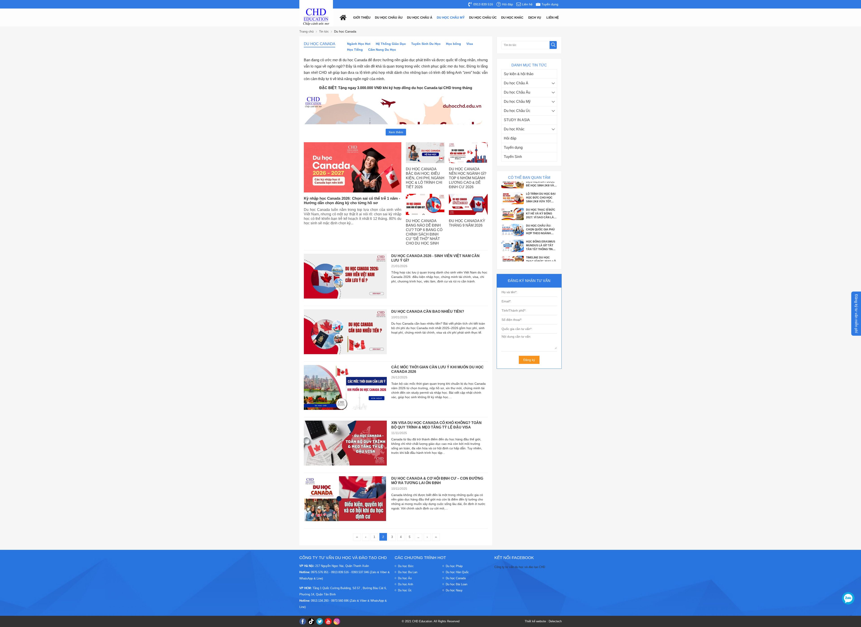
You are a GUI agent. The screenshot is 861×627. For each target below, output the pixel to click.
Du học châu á (419, 17)
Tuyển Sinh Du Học (426, 44)
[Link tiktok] (311, 621)
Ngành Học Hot (358, 44)
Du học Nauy (454, 590)
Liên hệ (552, 17)
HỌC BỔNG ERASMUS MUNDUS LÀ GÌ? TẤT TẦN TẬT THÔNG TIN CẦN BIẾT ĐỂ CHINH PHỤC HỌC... (540, 219)
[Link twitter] (319, 621)
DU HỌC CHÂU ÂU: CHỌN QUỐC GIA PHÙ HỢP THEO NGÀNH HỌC (540, 203)
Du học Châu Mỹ (517, 101)
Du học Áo (405, 578)
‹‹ (357, 537)
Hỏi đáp (510, 138)
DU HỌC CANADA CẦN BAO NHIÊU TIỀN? (427, 311)
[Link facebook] (302, 621)
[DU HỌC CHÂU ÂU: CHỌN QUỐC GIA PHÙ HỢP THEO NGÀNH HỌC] (512, 208)
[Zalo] (848, 598)
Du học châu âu (388, 17)
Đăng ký (529, 360)
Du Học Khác (512, 17)
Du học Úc (405, 590)
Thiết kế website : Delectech (543, 621)
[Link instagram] (336, 621)
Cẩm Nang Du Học (382, 49)
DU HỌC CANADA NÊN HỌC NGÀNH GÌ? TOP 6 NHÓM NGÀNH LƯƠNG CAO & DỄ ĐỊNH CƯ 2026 (467, 178)
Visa (469, 44)
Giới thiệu (361, 17)
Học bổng (453, 44)
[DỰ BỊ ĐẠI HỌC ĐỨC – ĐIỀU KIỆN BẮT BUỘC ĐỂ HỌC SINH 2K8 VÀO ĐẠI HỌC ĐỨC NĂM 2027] (512, 256)
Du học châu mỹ (451, 17)
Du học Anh (405, 584)
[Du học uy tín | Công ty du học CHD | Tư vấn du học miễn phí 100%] (316, 17)
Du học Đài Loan (456, 584)
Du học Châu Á (516, 83)
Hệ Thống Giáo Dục (391, 44)
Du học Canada (456, 578)
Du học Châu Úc (517, 111)
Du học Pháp (454, 566)
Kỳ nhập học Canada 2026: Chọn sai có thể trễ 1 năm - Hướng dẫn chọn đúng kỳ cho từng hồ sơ (352, 200)
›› (436, 537)
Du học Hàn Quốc (457, 572)
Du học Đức (406, 566)
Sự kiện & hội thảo (518, 74)
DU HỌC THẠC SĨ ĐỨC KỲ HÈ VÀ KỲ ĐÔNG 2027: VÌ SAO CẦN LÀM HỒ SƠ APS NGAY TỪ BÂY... (541, 187)
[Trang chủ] (342, 17)
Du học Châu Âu (517, 92)
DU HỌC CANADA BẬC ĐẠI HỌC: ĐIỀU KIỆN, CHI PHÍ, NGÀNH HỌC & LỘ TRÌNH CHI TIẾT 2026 (425, 178)
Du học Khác (514, 129)
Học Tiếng (355, 49)
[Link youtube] (328, 621)
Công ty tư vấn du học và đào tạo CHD (519, 567)
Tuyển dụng (513, 147)
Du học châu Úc (483, 17)
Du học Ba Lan (407, 572)
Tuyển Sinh (513, 157)
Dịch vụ (534, 17)
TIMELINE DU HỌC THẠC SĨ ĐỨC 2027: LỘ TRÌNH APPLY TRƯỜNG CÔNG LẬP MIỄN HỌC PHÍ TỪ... (541, 235)
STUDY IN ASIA (517, 120)
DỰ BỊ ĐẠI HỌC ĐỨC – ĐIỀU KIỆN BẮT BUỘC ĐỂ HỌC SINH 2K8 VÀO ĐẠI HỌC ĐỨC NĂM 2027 (541, 251)
